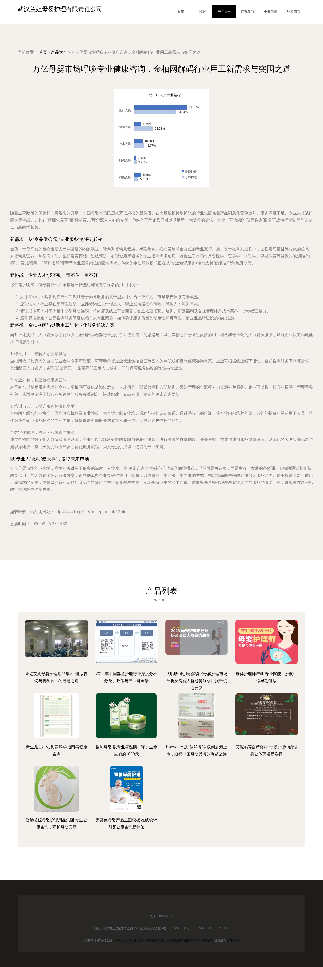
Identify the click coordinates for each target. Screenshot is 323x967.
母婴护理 (151, 940)
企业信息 (270, 12)
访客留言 (293, 12)
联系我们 (247, 12)
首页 (181, 12)
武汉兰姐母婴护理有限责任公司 (179, 940)
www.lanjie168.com (128, 940)
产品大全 (224, 12)
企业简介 (200, 12)
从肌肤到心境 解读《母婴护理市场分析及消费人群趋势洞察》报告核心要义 (196, 680)
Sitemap (233, 940)
